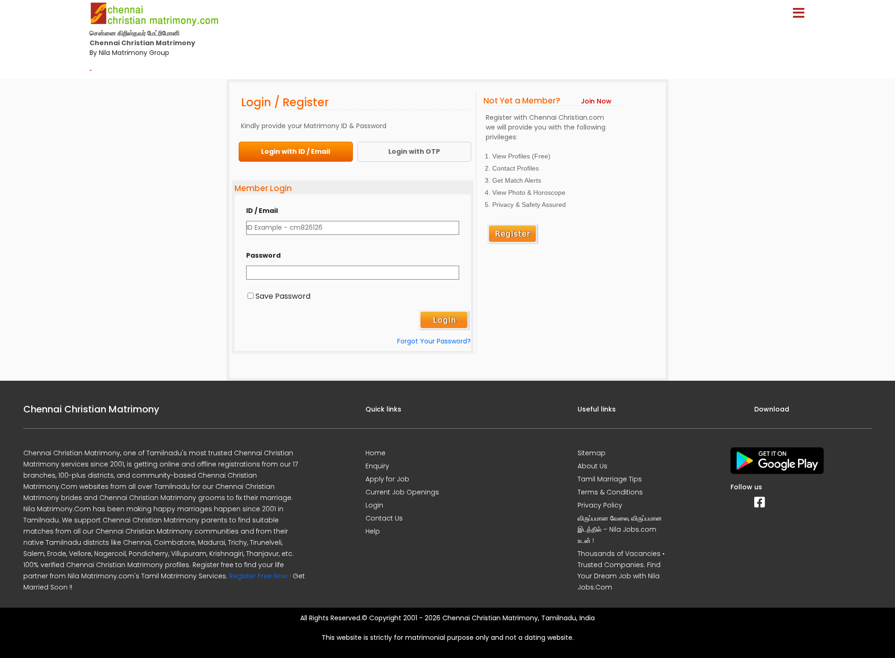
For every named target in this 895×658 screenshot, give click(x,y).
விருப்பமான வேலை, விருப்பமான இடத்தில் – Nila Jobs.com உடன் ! (620, 529)
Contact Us (384, 518)
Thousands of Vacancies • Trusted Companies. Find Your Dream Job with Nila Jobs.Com (621, 570)
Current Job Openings (402, 492)
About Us (592, 466)
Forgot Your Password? (434, 341)
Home (375, 453)
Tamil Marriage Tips (610, 479)
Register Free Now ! (260, 576)
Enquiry (377, 466)
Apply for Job (387, 479)
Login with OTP (414, 151)
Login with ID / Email (295, 151)
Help (372, 531)
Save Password (282, 296)
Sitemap (592, 453)
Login (374, 505)
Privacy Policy (600, 505)
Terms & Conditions (610, 492)
